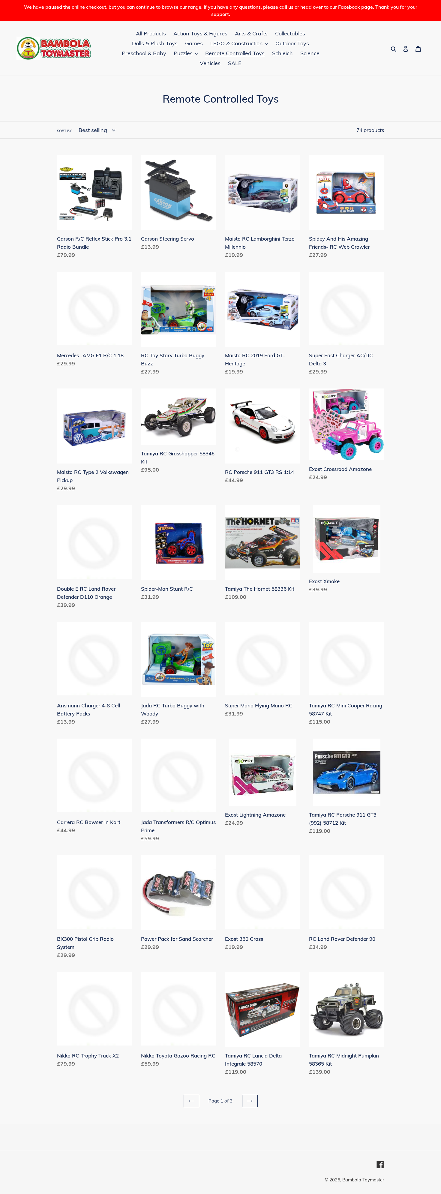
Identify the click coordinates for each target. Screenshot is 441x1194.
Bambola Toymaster (363, 1180)
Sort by (64, 130)
